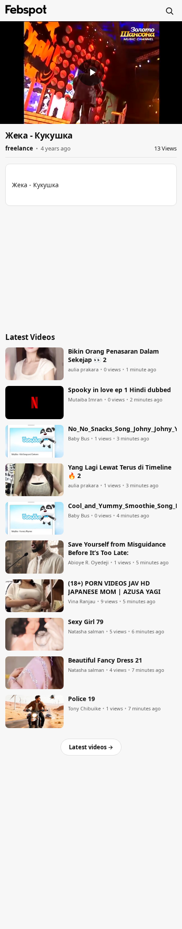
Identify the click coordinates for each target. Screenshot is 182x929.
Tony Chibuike (84, 708)
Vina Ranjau (81, 601)
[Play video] (91, 72)
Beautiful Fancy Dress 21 (105, 660)
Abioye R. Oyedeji (88, 562)
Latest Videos (30, 337)
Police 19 (81, 699)
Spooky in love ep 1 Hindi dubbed (119, 390)
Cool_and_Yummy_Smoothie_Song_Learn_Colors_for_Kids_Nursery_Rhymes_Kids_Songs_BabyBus (122, 506)
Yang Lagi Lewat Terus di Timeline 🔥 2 (119, 471)
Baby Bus (78, 439)
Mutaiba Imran (85, 400)
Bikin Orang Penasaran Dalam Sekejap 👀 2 (113, 355)
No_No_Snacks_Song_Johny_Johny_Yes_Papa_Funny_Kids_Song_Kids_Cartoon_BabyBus (122, 429)
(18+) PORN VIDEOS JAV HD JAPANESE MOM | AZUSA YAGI (114, 587)
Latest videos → (91, 747)
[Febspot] (26, 10)
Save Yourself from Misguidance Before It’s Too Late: (117, 548)
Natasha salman (86, 631)
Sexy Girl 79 (85, 622)
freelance (19, 148)
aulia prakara (83, 369)
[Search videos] (169, 10)
